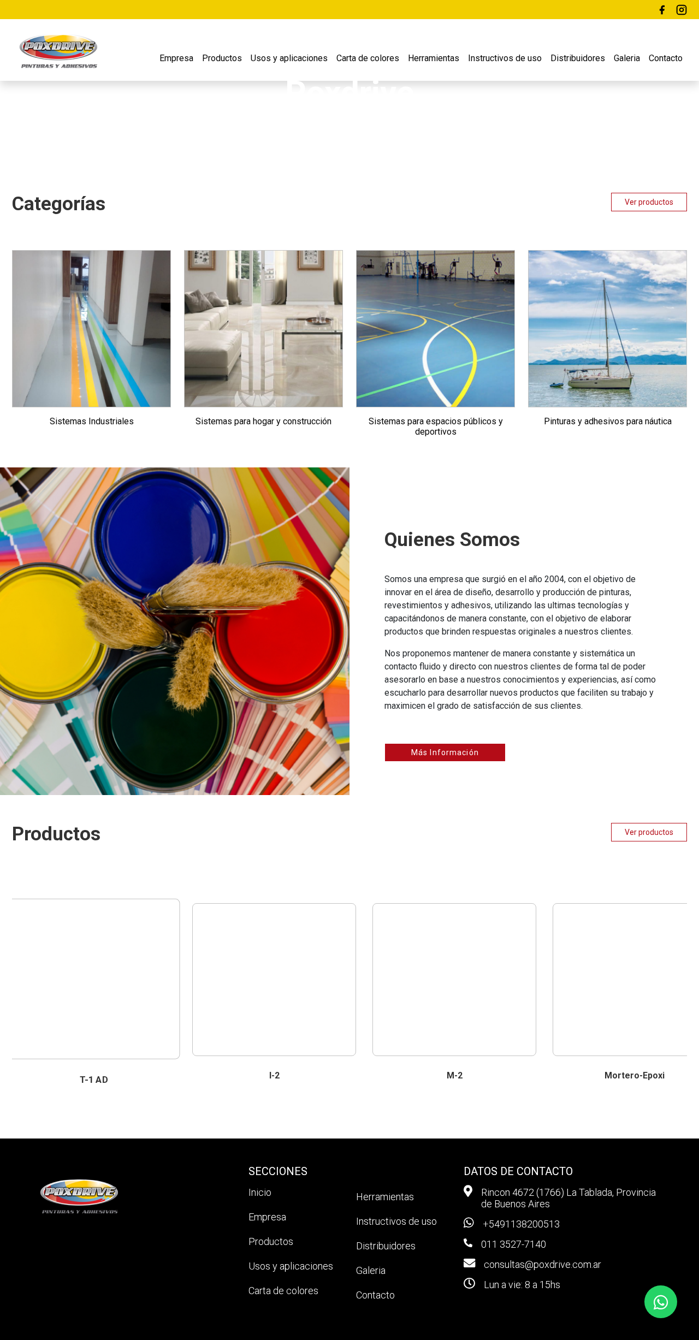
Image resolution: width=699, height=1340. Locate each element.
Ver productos (649, 202)
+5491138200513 (521, 1224)
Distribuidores (577, 58)
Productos (222, 58)
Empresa (176, 58)
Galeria (627, 58)
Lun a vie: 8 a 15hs (522, 1284)
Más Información (445, 752)
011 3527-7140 (513, 1244)
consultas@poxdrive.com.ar (542, 1264)
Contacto (666, 58)
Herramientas (433, 58)
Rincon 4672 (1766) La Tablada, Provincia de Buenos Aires (568, 1198)
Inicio (259, 1192)
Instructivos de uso (505, 58)
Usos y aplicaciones (289, 58)
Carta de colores (367, 58)
